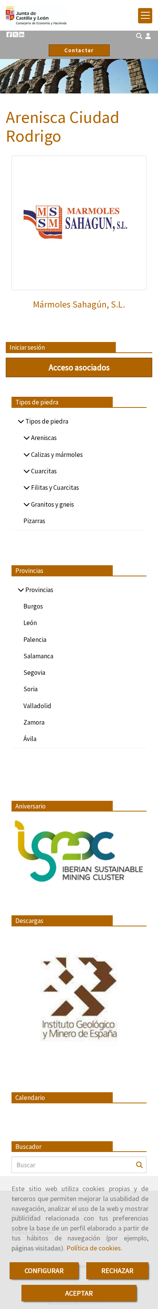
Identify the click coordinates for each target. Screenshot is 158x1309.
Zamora (33, 722)
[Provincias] (21, 590)
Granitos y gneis (52, 504)
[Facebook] (9, 34)
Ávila (29, 739)
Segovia (34, 672)
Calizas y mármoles (56, 454)
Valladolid (37, 706)
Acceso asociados (79, 367)
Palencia (34, 639)
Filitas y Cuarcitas (54, 487)
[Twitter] (15, 34)
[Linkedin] (21, 34)
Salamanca (38, 656)
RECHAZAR (117, 1270)
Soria (30, 689)
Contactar (79, 50)
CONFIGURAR (44, 1270)
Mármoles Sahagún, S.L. (79, 304)
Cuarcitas (43, 471)
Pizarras (34, 521)
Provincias (38, 590)
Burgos (33, 606)
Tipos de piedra (46, 421)
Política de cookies (93, 1248)
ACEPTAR (79, 1293)
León (30, 623)
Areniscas (43, 438)
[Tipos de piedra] (21, 421)
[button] (148, 36)
